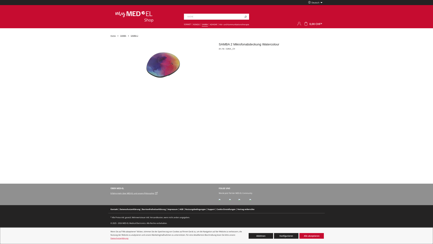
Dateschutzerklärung (119, 238)
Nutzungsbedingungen (195, 209)
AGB (181, 209)
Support (211, 209)
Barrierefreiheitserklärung (154, 209)
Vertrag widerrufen (246, 209)
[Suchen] (245, 17)
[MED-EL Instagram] (243, 200)
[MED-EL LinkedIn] (233, 200)
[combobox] (213, 17)
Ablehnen (260, 236)
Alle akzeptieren (311, 236)
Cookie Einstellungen (226, 209)
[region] (162, 66)
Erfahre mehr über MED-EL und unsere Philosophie (132, 193)
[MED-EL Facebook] (224, 200)
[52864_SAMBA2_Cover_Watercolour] (162, 66)
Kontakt (114, 209)
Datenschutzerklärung (130, 209)
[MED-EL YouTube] (254, 200)
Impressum (173, 209)
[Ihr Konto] (299, 24)
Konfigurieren (286, 236)
